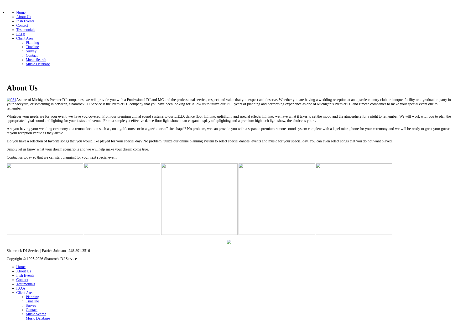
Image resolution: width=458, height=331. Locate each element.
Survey (31, 51)
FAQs (20, 34)
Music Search (36, 60)
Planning (32, 42)
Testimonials (25, 30)
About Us (23, 17)
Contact (22, 25)
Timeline (32, 47)
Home (21, 12)
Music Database (38, 64)
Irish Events (25, 21)
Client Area (24, 38)
